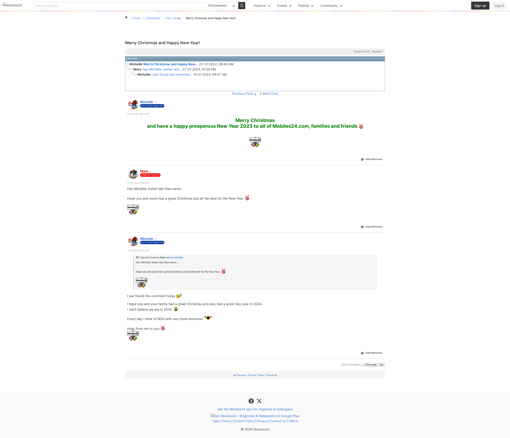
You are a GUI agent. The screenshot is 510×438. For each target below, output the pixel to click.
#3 (382, 236)
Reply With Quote (374, 159)
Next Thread (266, 375)
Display (376, 51)
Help (215, 421)
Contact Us (278, 421)
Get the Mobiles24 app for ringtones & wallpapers (255, 409)
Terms (226, 421)
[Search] (241, 5)
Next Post (270, 94)
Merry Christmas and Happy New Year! (162, 42)
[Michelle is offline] (133, 104)
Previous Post (242, 94)
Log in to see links (174, 258)
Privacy (262, 421)
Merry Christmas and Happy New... (170, 64)
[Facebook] (252, 401)
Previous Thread (246, 375)
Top (381, 365)
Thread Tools (360, 51)
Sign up (480, 6)
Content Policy (243, 421)
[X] (259, 401)
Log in (499, 6)
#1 (382, 100)
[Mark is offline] (133, 174)
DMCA (293, 421)
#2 (382, 169)
